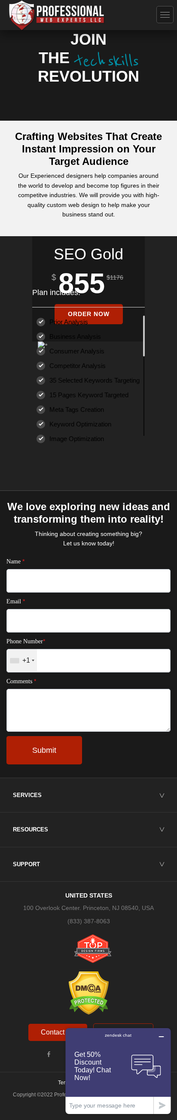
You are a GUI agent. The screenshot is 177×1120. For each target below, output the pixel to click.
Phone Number (25, 641)
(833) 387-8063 (88, 921)
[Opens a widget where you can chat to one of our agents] (118, 1071)
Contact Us (58, 1032)
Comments (21, 681)
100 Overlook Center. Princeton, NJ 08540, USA (88, 907)
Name (15, 561)
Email (15, 601)
